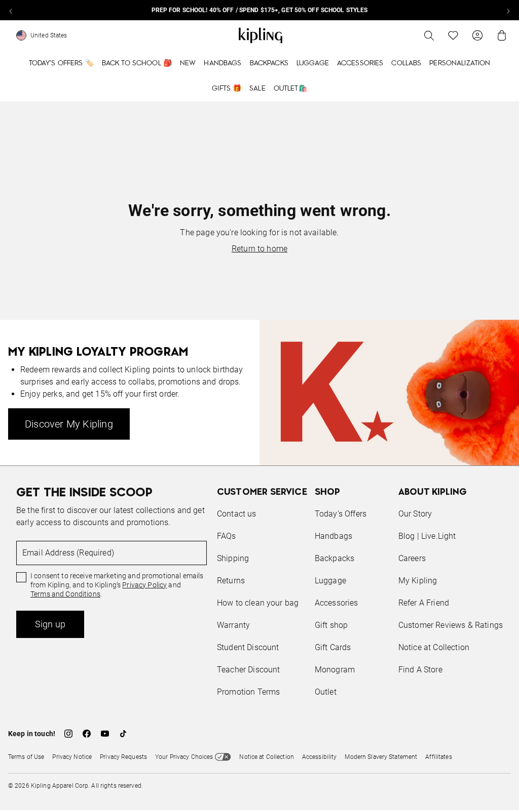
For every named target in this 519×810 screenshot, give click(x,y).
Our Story (415, 514)
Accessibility (319, 756)
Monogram (335, 669)
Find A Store (420, 669)
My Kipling (417, 580)
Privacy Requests (123, 756)
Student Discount (248, 647)
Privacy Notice (72, 756)
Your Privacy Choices (184, 756)
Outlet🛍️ (290, 88)
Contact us (236, 514)
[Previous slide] (11, 10)
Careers (412, 558)
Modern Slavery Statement (381, 756)
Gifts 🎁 (226, 88)
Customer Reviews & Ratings (450, 625)
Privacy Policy (144, 585)
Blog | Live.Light (427, 536)
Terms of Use (26, 756)
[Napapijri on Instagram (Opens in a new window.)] (68, 734)
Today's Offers (340, 514)
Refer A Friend (423, 603)
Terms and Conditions (65, 594)
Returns (231, 580)
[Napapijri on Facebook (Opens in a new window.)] (87, 734)
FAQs (226, 536)
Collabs (406, 63)
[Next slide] (508, 10)
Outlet (326, 692)
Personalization (459, 63)
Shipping (233, 558)
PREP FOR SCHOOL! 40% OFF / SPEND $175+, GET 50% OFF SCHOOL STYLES (260, 10)
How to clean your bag (258, 603)
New (188, 63)
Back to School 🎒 (137, 63)
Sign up (50, 624)
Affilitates (438, 756)
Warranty (233, 625)
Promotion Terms (248, 692)
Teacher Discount (248, 669)
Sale (257, 88)
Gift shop (331, 625)
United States (48, 35)
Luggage (312, 63)
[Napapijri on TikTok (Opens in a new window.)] (123, 734)
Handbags (222, 63)
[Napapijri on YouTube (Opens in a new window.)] (105, 734)
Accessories (360, 63)
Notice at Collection (433, 647)
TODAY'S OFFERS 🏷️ (61, 63)
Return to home (259, 248)
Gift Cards (333, 647)
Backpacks (269, 63)
